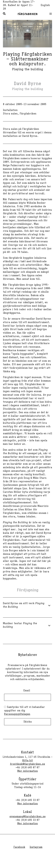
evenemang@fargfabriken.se (28, 816)
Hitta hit (27, 760)
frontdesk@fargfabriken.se (27, 764)
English (45, 5)
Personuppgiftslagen (17, 714)
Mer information (27, 771)
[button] (4, 14)
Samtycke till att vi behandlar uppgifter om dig (24, 711)
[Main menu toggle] (49, 14)
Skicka (27, 721)
